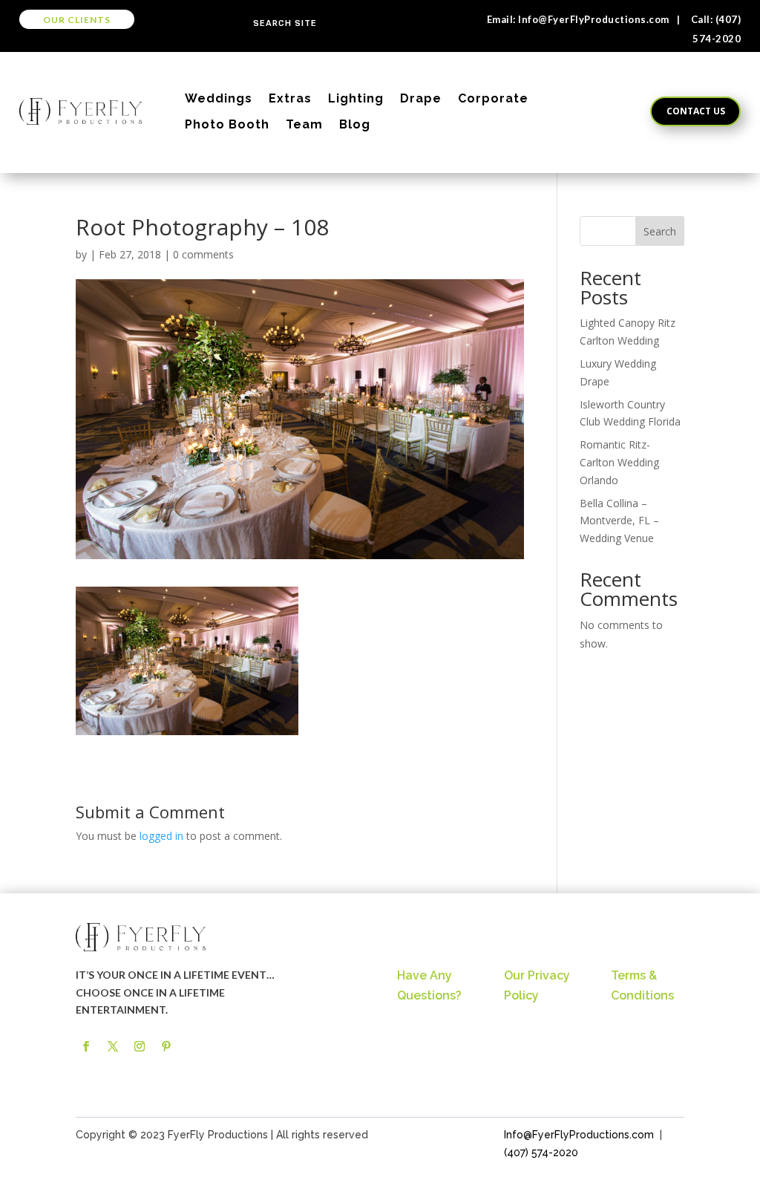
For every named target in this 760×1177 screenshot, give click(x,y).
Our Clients (77, 19)
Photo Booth (227, 124)
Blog (354, 124)
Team (304, 124)
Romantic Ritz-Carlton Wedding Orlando (619, 462)
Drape (421, 98)
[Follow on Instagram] (139, 1046)
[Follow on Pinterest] (166, 1046)
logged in (161, 836)
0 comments (203, 254)
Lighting (356, 98)
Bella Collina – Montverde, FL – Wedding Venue (619, 521)
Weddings (218, 98)
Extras (290, 98)
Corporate (493, 98)
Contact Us (695, 111)
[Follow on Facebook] (86, 1046)
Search (659, 231)
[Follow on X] (112, 1046)
